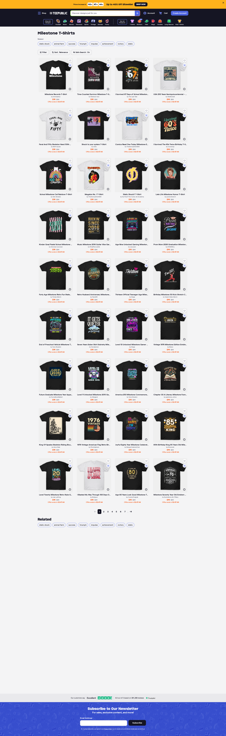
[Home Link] (58, 13)
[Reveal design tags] (70, 89)
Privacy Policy (108, 729)
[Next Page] (131, 511)
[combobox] (103, 13)
